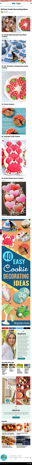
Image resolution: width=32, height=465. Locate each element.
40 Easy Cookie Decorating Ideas (18, 6)
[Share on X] (1, 233)
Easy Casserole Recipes (12, 370)
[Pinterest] (30, 1)
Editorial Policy (16, 457)
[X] (29, 1)
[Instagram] (25, 1)
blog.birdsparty (4, 69)
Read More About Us (16, 417)
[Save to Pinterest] (1, 232)
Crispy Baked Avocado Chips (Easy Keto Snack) (19, 371)
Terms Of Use (11, 457)
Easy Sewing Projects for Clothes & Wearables (22, 447)
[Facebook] (27, 1)
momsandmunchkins (5, 138)
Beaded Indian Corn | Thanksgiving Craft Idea (7, 447)
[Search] (31, 3)
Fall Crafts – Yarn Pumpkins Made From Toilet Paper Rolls (8, 434)
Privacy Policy (20, 457)
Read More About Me (21, 358)
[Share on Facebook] (1, 230)
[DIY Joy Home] (16, 3)
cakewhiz (3, 106)
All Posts (5, 6)
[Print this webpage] (1, 235)
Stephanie (6, 11)
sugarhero (3, 180)
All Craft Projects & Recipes (10, 6)
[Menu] (1, 3)
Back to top (28, 463)
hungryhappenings (5, 38)
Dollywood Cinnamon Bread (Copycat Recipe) (27, 371)
